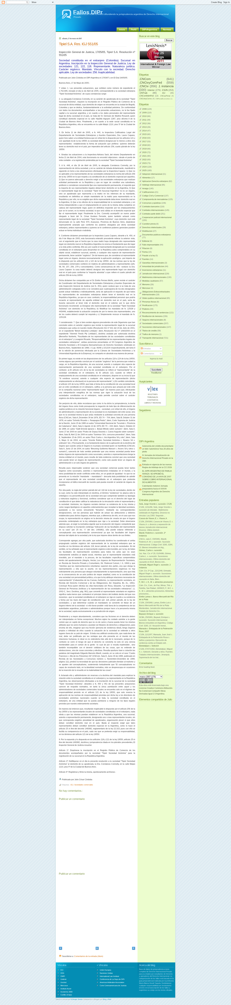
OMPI (62, 976)
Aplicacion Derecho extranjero (155, 181)
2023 (144, 163)
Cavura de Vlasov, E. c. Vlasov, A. (153, 518)
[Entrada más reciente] (60, 949)
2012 (144, 123)
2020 (144, 152)
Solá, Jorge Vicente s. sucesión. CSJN (155, 504)
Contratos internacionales (153, 210)
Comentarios (148, 354)
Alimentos (146, 178)
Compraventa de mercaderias (155, 199)
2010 (144, 116)
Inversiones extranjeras (152, 270)
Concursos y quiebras (151, 203)
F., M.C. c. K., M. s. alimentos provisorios (156, 582)
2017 (144, 141)
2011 (144, 120)
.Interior (151, 90)
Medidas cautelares (150, 281)
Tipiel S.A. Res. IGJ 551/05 (78, 44)
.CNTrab (143, 93)
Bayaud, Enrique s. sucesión (151, 614)
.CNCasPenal (165, 96)
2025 (144, 170)
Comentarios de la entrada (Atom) (88, 956)
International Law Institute (109, 976)
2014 (144, 131)
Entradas (147, 349)
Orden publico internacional (154, 298)
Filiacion (145, 248)
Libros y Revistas (152, 403)
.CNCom (145, 79)
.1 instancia (166, 86)
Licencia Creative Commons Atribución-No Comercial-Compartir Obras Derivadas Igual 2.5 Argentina (156, 691)
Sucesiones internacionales (154, 327)
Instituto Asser (65, 989)
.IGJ (71, 785)
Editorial (145, 241)
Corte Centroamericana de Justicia (113, 985)
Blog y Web (107, 999)
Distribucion (147, 231)
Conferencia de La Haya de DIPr (112, 979)
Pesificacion (147, 305)
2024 (144, 167)
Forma (145, 252)
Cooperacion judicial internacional (157, 217)
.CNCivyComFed (150, 82)
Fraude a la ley (148, 256)
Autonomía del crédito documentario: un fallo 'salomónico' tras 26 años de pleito (158, 449)
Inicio (122, 29)
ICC (61, 970)
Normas (167, 29)
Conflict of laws (66, 995)
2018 (144, 145)
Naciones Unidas (106, 973)
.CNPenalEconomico (162, 99)
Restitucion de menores (152, 316)
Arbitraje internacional (151, 185)
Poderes (145, 309)
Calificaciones (148, 192)
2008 (144, 109)
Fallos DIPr (88, 12)
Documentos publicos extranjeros (156, 235)
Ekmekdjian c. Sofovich (149, 646)
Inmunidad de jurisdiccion (153, 266)
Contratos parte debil (151, 214)
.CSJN (164, 90)
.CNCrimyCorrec (145, 99)
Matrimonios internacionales (154, 277)
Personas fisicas (149, 302)
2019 (144, 149)
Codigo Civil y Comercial (152, 196)
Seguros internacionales (152, 320)
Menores (146, 284)
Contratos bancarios (151, 206)
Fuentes (145, 259)
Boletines (152, 394)
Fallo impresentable (150, 245)
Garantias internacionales (153, 263)
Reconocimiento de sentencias (155, 313)
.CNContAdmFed (146, 96)
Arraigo (145, 188)
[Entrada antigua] (133, 949)
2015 (144, 134)
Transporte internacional (152, 338)
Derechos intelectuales (152, 227)
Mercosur (146, 288)
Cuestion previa (149, 224)
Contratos (152, 400)
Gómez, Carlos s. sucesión (150, 550)
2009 (144, 113)
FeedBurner (156, 373)
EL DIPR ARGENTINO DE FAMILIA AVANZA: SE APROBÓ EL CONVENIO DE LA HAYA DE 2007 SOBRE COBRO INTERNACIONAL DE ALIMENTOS (157, 476)
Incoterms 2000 (66, 992)
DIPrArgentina (149, 29)
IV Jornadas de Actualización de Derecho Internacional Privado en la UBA (157, 458)
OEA (62, 973)
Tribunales (152, 397)
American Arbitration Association (112, 982)
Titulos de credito (149, 331)
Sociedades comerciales (83, 785)
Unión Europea (105, 970)
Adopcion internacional (152, 174)
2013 (144, 127)
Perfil (133, 29)
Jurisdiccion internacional (153, 274)
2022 (144, 160)
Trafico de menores (150, 334)
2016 (144, 138)
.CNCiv (144, 86)
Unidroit (63, 979)
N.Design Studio (76, 999)
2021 (144, 156)
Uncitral (63, 982)
